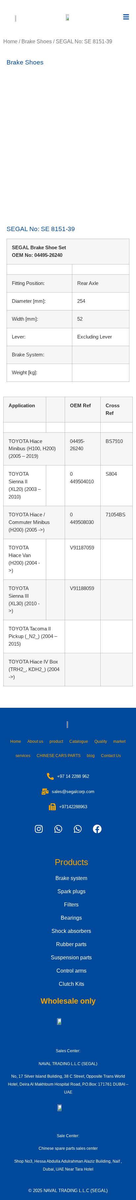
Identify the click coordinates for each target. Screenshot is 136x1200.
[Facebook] (97, 829)
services (23, 755)
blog (91, 755)
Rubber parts (71, 944)
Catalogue (78, 741)
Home (10, 41)
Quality (100, 741)
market (119, 741)
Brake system (71, 878)
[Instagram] (39, 829)
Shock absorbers (71, 931)
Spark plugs (71, 891)
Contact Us (111, 755)
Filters (71, 904)
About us (35, 741)
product (56, 741)
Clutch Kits (71, 984)
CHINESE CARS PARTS (59, 755)
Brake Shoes (36, 41)
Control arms (71, 971)
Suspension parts (71, 957)
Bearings (71, 918)
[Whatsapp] (58, 829)
